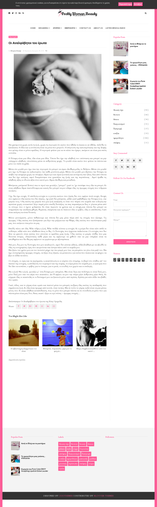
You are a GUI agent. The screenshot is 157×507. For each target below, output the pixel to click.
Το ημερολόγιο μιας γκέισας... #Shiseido (138, 64)
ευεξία (116, 133)
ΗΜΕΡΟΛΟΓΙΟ (70, 28)
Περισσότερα (125, 4)
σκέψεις (116, 142)
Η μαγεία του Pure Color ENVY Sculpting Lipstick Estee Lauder (138, 85)
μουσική (63, 463)
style (69, 449)
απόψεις (62, 454)
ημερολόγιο (118, 138)
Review (116, 114)
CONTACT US (85, 28)
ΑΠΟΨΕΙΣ (56, 28)
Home (33, 28)
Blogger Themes (104, 495)
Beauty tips (118, 110)
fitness (116, 119)
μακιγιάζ (83, 458)
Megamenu (43, 28)
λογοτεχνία (13, 37)
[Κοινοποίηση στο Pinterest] (53, 306)
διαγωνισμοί (119, 124)
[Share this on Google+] (30, 306)
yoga (75, 449)
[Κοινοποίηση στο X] (24, 306)
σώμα (91, 463)
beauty (83, 444)
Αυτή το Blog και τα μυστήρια (138, 45)
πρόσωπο (73, 463)
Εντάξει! (138, 4)
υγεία (61, 468)
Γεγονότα (84, 449)
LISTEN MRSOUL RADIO (115, 28)
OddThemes (66, 495)
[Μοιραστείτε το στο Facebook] (18, 306)
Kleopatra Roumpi (16, 51)
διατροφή (117, 128)
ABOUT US (98, 28)
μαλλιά (93, 458)
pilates (62, 449)
